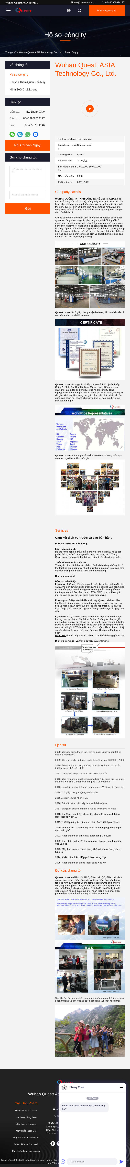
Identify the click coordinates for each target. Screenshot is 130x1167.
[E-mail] (35, 134)
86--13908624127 (115, 2)
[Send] (121, 1161)
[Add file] (63, 1161)
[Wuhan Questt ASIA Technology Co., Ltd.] (23, 10)
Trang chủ (10, 52)
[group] (90, 109)
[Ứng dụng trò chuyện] (20, 134)
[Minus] (122, 1087)
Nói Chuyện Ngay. (106, 10)
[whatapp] (27, 134)
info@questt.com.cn (84, 2)
